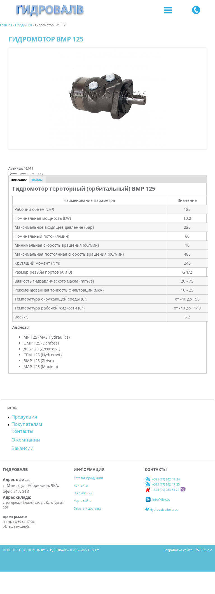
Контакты (22, 431)
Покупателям (26, 424)
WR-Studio (204, 549)
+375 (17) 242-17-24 (165, 479)
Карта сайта (82, 500)
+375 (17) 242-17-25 (166, 484)
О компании (25, 439)
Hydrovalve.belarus (163, 509)
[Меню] (168, 11)
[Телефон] (196, 11)
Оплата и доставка (87, 508)
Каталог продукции (88, 478)
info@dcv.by (160, 499)
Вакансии (22, 448)
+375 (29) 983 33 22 (165, 489)
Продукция (24, 416)
